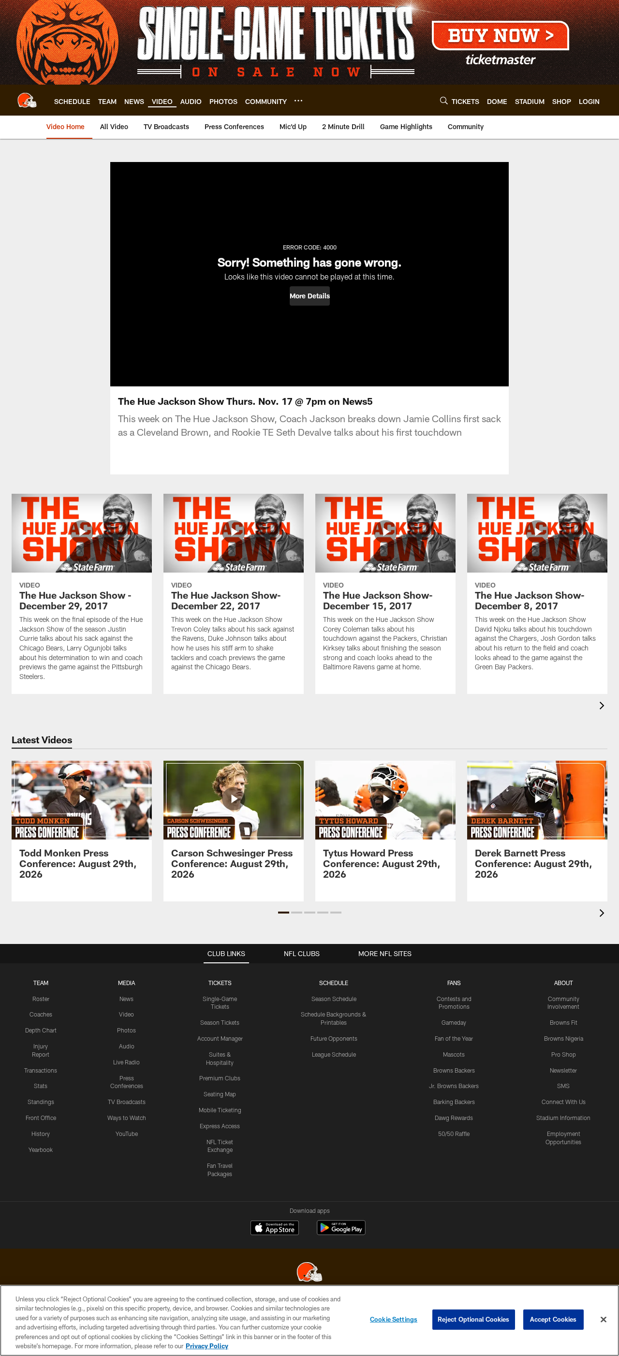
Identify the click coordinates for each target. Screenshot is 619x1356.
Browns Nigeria (563, 1038)
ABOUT (563, 982)
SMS (563, 1085)
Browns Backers (454, 1070)
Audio (126, 1046)
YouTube (127, 1133)
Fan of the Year (454, 1038)
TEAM (40, 982)
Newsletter (563, 1070)
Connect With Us (564, 1101)
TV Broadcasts (127, 1101)
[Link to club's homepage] (27, 100)
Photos (126, 1030)
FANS (454, 982)
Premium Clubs (219, 1078)
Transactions (40, 1070)
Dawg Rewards (454, 1117)
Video (126, 1014)
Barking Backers (454, 1101)
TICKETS (220, 982)
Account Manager (220, 1038)
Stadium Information (563, 1117)
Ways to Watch (126, 1117)
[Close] (603, 1319)
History (40, 1133)
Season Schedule (333, 998)
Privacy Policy (207, 1346)
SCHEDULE (333, 982)
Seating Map (220, 1094)
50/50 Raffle (454, 1133)
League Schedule (334, 1054)
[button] (310, 296)
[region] (309, 1320)
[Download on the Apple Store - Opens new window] (274, 1229)
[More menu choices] (298, 100)
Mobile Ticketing (220, 1109)
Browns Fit (563, 1022)
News (126, 998)
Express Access (220, 1125)
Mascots (454, 1054)
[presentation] (603, 707)
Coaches (40, 1014)
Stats (40, 1085)
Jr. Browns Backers (454, 1085)
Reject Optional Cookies (474, 1319)
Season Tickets (219, 1022)
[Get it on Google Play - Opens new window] (341, 1232)
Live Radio (126, 1062)
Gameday (454, 1022)
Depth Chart (41, 1030)
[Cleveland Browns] (309, 1273)
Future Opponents (333, 1038)
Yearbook (41, 1149)
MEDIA (126, 982)
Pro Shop (563, 1054)
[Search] (444, 100)
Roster (40, 998)
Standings (41, 1101)
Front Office (41, 1117)
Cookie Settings (393, 1319)
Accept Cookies (553, 1319)
